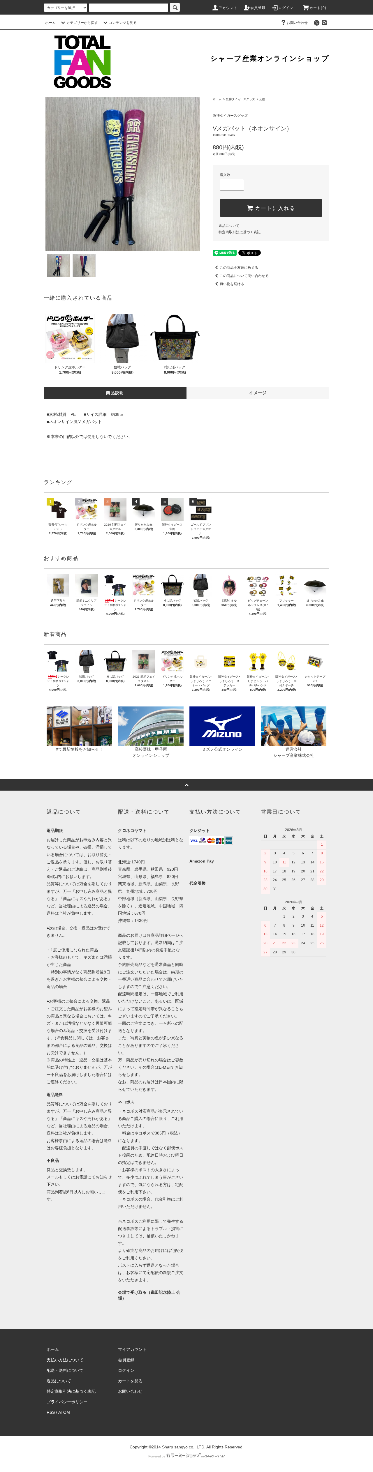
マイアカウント (132, 1349)
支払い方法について (65, 1360)
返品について (229, 226)
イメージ (258, 392)
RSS (51, 1412)
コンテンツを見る (123, 23)
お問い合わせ (297, 23)
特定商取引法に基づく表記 (240, 232)
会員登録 (258, 8)
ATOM (64, 1412)
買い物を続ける (232, 284)
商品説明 (115, 392)
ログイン (286, 8)
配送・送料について (65, 1370)
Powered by (156, 1456)
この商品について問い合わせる (244, 276)
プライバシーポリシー (67, 1401)
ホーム (50, 23)
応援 (262, 99)
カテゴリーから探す (82, 23)
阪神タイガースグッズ (240, 99)
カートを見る (130, 1381)
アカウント (228, 8)
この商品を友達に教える (239, 268)
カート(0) (317, 8)
